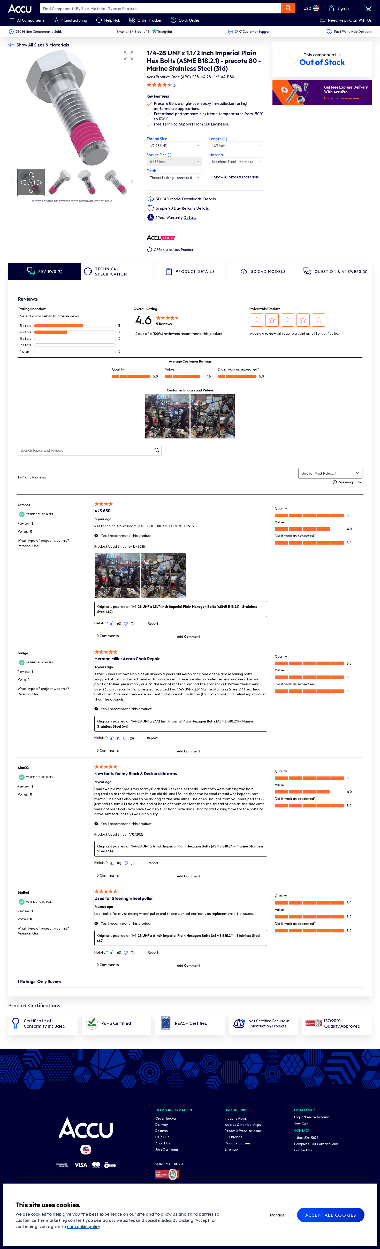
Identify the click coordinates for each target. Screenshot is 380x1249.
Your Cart (301, 1123)
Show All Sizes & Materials (43, 44)
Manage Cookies (238, 1143)
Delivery (161, 1124)
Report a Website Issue (243, 1131)
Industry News (236, 1118)
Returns (161, 1131)
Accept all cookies (330, 1214)
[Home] (86, 1127)
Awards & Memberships (243, 1124)
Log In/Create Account (312, 1117)
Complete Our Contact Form (316, 1144)
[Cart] (368, 8)
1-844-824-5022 (306, 1138)
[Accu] (20, 8)
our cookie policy (83, 1226)
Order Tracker (165, 1118)
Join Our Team (166, 1149)
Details (210, 199)
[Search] (288, 8)
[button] (128, 55)
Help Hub (162, 1137)
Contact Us (303, 1150)
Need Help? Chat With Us (350, 20)
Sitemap (231, 1149)
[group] (72, 108)
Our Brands (233, 1137)
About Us (162, 1143)
